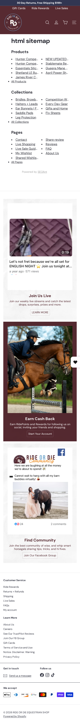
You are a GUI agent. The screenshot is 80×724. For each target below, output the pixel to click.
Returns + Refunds (13, 591)
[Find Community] (40, 491)
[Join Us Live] (40, 246)
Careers (7, 629)
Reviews (51, 144)
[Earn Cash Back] (40, 369)
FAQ (48, 149)
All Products (18, 81)
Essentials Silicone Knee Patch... (38, 68)
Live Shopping (25, 144)
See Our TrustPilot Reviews (18, 633)
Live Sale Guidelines (30, 149)
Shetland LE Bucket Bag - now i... (38, 73)
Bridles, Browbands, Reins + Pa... (38, 99)
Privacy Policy (11, 656)
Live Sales (61, 8)
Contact (21, 140)
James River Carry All (31, 77)
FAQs (6, 605)
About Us (52, 153)
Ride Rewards (40, 8)
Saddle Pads (24, 113)
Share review (55, 140)
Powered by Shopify (14, 716)
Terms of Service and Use (17, 647)
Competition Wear (58, 99)
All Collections (20, 122)
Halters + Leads (27, 104)
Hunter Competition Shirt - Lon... (38, 59)
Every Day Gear (57, 104)
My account (10, 610)
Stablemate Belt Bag (60, 63)
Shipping (8, 596)
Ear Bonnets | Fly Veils (31, 108)
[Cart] (65, 22)
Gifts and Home (57, 108)
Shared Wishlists (27, 158)
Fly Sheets (53, 113)
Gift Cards (18, 8)
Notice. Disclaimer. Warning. (19, 652)
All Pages (17, 162)
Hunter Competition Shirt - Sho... (38, 63)
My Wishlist (24, 153)
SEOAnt (42, 172)
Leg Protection (26, 117)
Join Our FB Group (13, 638)
